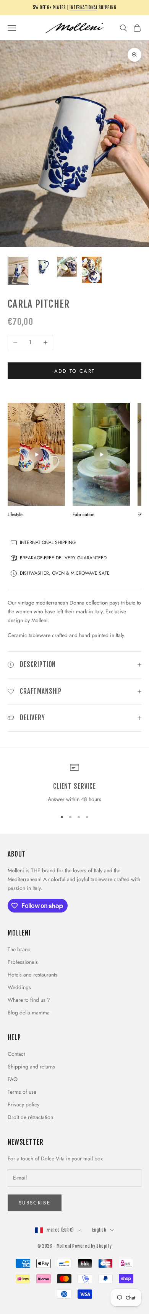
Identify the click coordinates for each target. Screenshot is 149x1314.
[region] (74, 783)
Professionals (23, 962)
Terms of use (22, 1092)
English (99, 1230)
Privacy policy (23, 1104)
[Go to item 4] (91, 270)
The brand (19, 949)
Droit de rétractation (30, 1117)
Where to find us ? (29, 1000)
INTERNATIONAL (83, 7)
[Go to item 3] (67, 266)
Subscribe (34, 1202)
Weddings (19, 987)
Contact (16, 1054)
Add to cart (74, 371)
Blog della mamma (29, 1012)
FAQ (13, 1079)
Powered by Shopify (92, 1246)
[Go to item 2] (42, 266)
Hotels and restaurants (32, 974)
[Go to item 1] (18, 270)
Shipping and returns (31, 1066)
